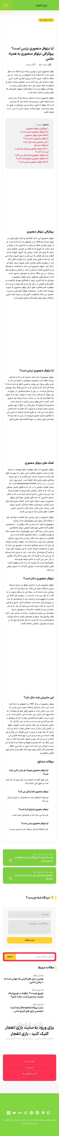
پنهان (39, 124)
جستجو (10, 956)
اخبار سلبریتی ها (46, 20)
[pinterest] (31, 1113)
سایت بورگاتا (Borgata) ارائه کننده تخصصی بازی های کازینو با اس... (26, 1009)
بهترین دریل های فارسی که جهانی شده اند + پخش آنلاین (23, 980)
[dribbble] (25, 1113)
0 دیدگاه (29, 64)
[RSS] (8, 1113)
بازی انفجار (41, 5)
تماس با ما (30, 1061)
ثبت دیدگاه (29, 940)
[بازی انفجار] (53, 5)
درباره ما (29, 1067)
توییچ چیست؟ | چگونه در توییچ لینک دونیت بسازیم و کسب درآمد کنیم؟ (25, 995)
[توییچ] (48, 1113)
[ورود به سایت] (29, 1130)
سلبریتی (14, 108)
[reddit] (37, 1113)
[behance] (20, 1113)
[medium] (14, 1113)
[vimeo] (43, 1113)
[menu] (5, 5)
